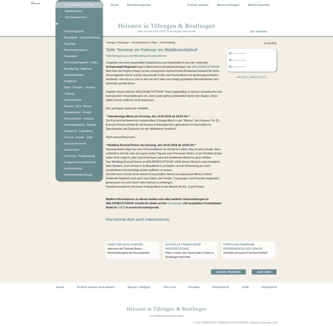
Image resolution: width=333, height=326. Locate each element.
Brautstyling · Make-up (77, 68)
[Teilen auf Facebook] (256, 84)
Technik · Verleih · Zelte (78, 137)
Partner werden (197, 4)
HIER (121, 207)
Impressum (269, 287)
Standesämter (73, 11)
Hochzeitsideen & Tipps (79, 4)
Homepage (174, 203)
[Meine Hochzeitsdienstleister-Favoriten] (274, 5)
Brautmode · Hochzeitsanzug (82, 37)
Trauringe (70, 43)
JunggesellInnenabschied (80, 162)
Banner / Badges (139, 287)
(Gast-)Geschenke (75, 143)
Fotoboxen (70, 81)
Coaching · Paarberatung (79, 156)
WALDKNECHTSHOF (206, 66)
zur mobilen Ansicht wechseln (166, 315)
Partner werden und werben (96, 287)
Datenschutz (221, 287)
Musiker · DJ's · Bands (77, 106)
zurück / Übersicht (228, 271)
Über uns (169, 287)
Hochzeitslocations (75, 50)
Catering (69, 93)
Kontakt (194, 287)
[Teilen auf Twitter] (248, 84)
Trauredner (70, 56)
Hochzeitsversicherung (78, 174)
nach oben (264, 271)
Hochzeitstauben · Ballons (80, 124)
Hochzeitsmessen (76, 17)
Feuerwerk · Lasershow (78, 131)
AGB (245, 287)
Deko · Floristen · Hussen (79, 87)
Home (115, 4)
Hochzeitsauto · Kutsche (79, 118)
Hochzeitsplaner (74, 31)
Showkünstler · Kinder (77, 112)
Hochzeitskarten (74, 74)
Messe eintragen (228, 4)
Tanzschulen (71, 149)
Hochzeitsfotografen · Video (81, 62)
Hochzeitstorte (73, 99)
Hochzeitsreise (73, 168)
